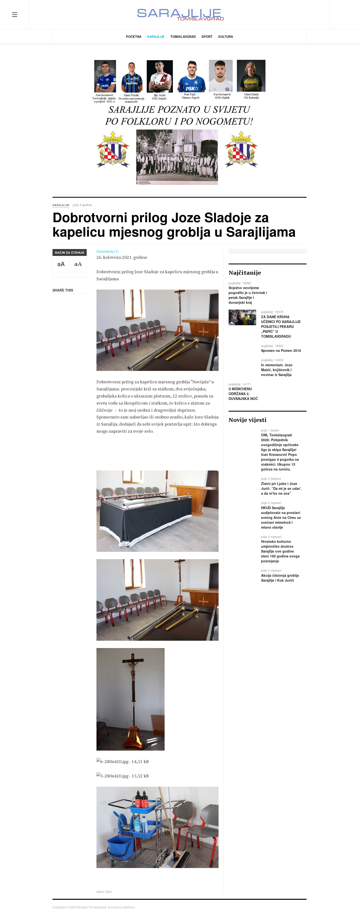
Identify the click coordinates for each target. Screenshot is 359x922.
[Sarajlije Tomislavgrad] (179, 14)
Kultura (225, 36)
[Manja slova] (61, 275)
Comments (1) (107, 251)
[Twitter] (300, 14)
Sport (206, 36)
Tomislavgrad (183, 36)
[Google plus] (309, 14)
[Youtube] (318, 14)
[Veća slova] (78, 275)
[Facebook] (292, 14)
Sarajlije (156, 36)
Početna (133, 36)
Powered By (299, 908)
